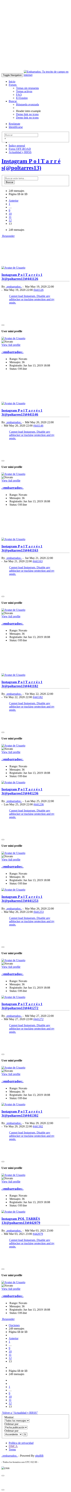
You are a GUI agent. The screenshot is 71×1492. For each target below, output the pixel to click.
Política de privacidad (21, 1442)
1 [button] (9, 203)
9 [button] (9, 210)
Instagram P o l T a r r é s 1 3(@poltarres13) (21, 277)
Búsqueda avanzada (27, 104)
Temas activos (24, 91)
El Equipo (22, 97)
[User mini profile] (13, 267)
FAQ (19, 94)
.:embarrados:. (14, 286)
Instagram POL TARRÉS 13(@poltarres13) (20, 1221)
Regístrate (14, 123)
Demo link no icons (27, 114)
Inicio (12, 81)
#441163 (32, 550)
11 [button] (10, 217)
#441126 (32, 279)
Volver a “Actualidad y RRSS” (19, 1412)
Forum (13, 84)
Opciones (14, 1325)
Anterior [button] (13, 200)
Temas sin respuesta (27, 88)
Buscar (13, 101)
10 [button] (10, 213)
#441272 (32, 1008)
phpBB (39, 1455)
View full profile (10, 344)
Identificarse (16, 127)
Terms (12, 1449)
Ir (25, 1434)
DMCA (13, 1446)
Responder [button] (8, 235)
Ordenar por (11, 1424)
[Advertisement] (35, 36)
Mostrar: (9, 1417)
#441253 (32, 901)
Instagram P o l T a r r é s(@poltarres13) (30, 164)
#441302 (32, 1115)
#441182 (32, 686)
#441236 (32, 793)
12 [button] (10, 220)
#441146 (32, 414)
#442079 (33, 1223)
